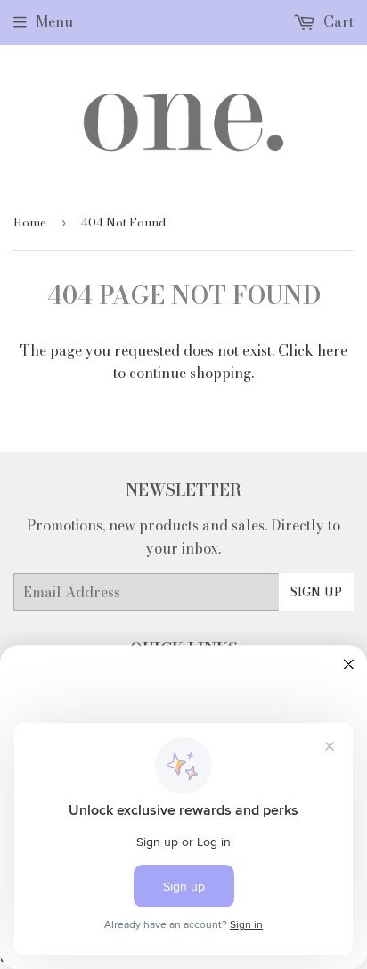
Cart (337, 21)
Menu (54, 21)
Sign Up (316, 592)
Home (29, 222)
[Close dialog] (349, 664)
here (332, 350)
